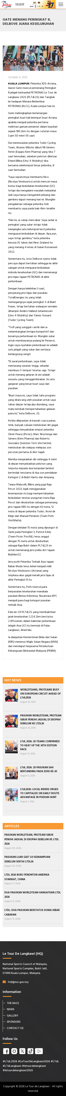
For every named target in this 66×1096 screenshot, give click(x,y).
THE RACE (13, 1003)
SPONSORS (13, 1022)
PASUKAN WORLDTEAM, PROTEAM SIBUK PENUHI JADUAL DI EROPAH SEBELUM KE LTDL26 (40, 720)
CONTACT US (15, 1028)
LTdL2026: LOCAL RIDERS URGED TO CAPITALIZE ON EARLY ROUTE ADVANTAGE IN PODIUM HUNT (39, 793)
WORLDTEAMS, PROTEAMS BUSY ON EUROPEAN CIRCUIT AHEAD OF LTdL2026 (40, 694)
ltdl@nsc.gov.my (18, 982)
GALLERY (12, 1015)
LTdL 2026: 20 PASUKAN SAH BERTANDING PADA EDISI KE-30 (38, 769)
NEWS (10, 1009)
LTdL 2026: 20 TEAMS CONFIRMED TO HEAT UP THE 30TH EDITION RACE (40, 745)
